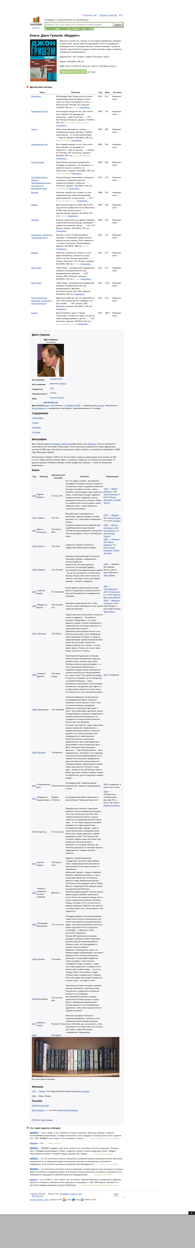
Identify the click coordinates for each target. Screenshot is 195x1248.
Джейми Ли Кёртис (112, 805)
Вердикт (34, 192)
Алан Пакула (109, 531)
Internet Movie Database (67, 1110)
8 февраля (54, 379)
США (52, 388)
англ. (48, 405)
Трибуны (35, 220)
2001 (34, 786)
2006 (34, 999)
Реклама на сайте (76, 1194)
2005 (34, 959)
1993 (106, 525)
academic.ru (36, 28)
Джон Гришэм (38, 1110)
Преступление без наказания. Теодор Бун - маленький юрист (42, 301)
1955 (60, 379)
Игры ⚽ (88, 29)
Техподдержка (64, 1194)
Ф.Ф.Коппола (113, 592)
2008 (34, 1035)
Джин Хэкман (109, 575)
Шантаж (41, 752)
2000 (34, 752)
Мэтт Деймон (114, 597)
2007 (34, 1024)
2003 (106, 600)
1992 (34, 531)
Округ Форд (36, 268)
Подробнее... (85, 107)
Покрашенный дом (39, 111)
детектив (53, 398)
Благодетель (111, 589)
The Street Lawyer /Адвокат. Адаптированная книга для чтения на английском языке (41, 183)
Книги (76, 29)
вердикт (34, 1143)
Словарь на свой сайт (108, 15)
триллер (61, 398)
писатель (100, 405)
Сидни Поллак (114, 518)
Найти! (118, 25)
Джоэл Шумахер (111, 494)
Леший (42, 1091)
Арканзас (62, 384)
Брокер (34, 313)
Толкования (50, 29)
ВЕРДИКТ (34, 1133)
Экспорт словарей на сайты (39, 1199)
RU (120, 15)
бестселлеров (38, 408)
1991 (34, 518)
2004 (106, 791)
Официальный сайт (40, 1105)
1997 (106, 586)
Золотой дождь (37, 162)
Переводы (64, 29)
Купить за (73, 71)
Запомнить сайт (90, 15)
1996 (106, 489)
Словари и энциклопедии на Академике (66, 20)
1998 (34, 675)
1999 (34, 710)
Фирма (115, 515)
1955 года (66, 444)
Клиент (34, 129)
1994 (106, 539)
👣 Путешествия (37, 1196)
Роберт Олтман (82, 1091)
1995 (34, 592)
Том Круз (116, 521)
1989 (34, 496)
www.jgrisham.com (51, 402)
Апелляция (36, 96)
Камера (34, 205)
